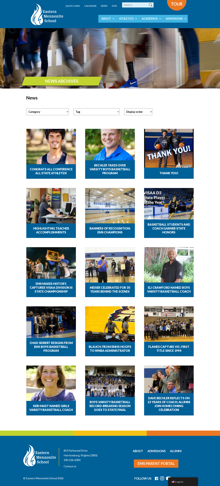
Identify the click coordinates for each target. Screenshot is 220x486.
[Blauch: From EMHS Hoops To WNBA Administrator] (110, 325)
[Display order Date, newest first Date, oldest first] (138, 111)
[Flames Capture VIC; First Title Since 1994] (169, 325)
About (106, 18)
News (104, 5)
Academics (150, 18)
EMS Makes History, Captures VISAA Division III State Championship (51, 287)
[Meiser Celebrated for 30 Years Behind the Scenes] (110, 266)
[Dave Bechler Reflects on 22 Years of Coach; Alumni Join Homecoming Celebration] (169, 384)
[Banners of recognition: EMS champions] (110, 207)
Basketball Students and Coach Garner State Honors (169, 228)
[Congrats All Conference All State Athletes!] (51, 148)
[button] (113, 19)
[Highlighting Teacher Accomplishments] (51, 207)
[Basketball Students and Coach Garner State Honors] (169, 207)
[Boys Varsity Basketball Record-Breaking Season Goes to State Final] (110, 384)
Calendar (90, 5)
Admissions (174, 18)
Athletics (126, 18)
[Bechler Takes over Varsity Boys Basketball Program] (110, 148)
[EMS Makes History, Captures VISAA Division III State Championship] (51, 265)
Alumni (176, 451)
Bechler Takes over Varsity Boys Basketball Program (110, 169)
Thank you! (169, 173)
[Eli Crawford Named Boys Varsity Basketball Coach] (169, 266)
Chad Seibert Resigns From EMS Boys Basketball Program (51, 346)
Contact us (70, 466)
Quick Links (73, 5)
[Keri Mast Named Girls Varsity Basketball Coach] (51, 384)
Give (114, 5)
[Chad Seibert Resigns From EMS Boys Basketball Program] (51, 325)
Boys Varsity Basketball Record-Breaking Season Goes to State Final (110, 406)
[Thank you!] (169, 148)
